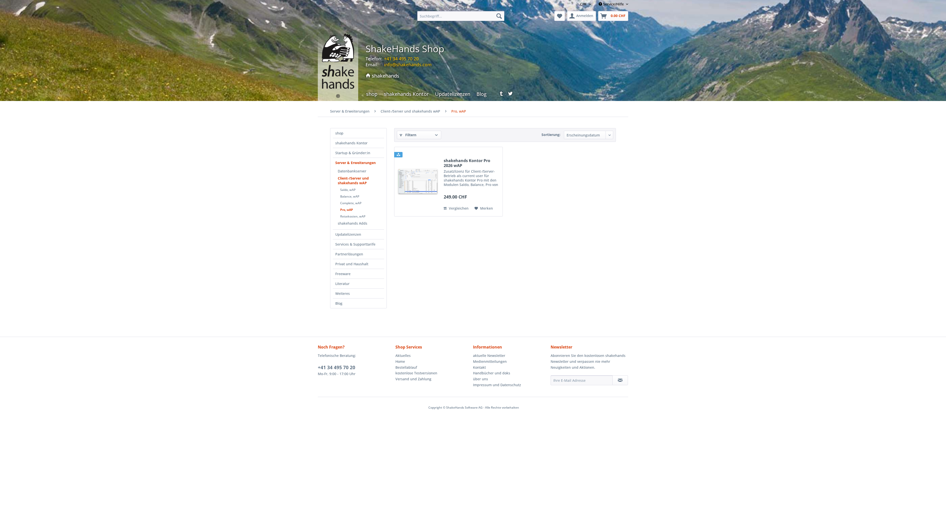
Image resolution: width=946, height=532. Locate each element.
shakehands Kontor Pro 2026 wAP (467, 163)
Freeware (343, 273)
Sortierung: (550, 134)
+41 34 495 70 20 (336, 367)
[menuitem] (460, 16)
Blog (338, 303)
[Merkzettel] (559, 16)
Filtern (410, 135)
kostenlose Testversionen (416, 373)
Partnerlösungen (349, 254)
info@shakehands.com (408, 64)
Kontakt (479, 367)
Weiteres (342, 293)
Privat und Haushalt (351, 264)
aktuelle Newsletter (489, 355)
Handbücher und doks (491, 373)
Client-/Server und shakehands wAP (353, 180)
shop (339, 133)
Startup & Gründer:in (352, 152)
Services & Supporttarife (355, 244)
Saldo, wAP (347, 190)
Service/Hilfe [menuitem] (613, 4)
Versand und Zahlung (413, 379)
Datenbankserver (352, 171)
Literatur (342, 283)
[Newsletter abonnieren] (620, 380)
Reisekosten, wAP (352, 216)
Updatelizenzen (348, 234)
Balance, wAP (349, 196)
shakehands (385, 75)
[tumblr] (500, 95)
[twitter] (510, 95)
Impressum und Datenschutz (497, 384)
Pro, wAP (346, 210)
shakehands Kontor (351, 143)
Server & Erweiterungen (355, 162)
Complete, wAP (350, 203)
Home (400, 361)
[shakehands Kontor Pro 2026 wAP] (418, 181)
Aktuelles (403, 355)
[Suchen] (499, 16)
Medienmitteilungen (490, 361)
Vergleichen (458, 208)
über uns (480, 379)
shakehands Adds (352, 223)
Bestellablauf (406, 367)
